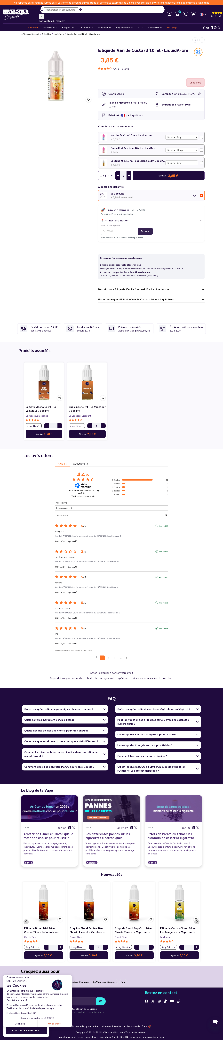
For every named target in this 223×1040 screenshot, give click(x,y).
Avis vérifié (163, 526)
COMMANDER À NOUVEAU (26, 1030)
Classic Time (26, 936)
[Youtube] (207, 28)
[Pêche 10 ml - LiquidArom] (202, 40)
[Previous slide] (26, 921)
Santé (28, 862)
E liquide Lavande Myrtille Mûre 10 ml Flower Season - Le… (130, 930)
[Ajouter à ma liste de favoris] (88, 99)
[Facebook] (212, 28)
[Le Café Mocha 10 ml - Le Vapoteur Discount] (44, 382)
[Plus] (59, 425)
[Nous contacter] (178, 1001)
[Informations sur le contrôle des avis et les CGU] (98, 490)
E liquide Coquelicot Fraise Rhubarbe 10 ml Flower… (172, 930)
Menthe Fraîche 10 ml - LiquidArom (131, 135)
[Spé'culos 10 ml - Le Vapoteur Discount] (87, 382)
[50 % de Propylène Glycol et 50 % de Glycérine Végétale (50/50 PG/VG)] (199, 93)
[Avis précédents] (96, 657)
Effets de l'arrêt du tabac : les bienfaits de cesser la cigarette (171, 836)
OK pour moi (54, 1023)
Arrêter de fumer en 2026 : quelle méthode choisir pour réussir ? (48, 836)
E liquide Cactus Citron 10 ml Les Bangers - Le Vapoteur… (83, 930)
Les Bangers (71, 936)
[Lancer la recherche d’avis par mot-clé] (166, 515)
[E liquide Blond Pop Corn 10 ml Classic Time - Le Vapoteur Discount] (39, 903)
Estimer (145, 231)
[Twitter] (219, 28)
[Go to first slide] (196, 921)
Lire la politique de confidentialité (21, 1013)
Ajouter (44, 434)
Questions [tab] (80, 463)
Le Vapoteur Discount (37, 415)
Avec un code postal (110, 225)
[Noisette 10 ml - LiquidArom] (195, 40)
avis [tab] (62, 463)
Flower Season (118, 936)
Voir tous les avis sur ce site (83, 496)
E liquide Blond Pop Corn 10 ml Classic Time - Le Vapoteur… (39, 930)
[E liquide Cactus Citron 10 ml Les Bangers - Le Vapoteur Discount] (85, 903)
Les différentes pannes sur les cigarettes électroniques (108, 836)
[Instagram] (215, 28)
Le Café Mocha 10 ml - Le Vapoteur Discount (41, 408)
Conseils (91, 862)
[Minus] (46, 425)
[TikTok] (204, 28)
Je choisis (20, 1023)
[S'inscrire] (101, 1001)
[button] (177, 14)
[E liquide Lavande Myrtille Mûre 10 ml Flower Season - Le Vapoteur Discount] (130, 903)
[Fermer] (41, 16)
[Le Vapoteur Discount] (21, 15)
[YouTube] (172, 1001)
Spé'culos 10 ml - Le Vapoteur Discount (87, 408)
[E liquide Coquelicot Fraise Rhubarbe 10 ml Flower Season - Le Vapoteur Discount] (175, 903)
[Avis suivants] (126, 658)
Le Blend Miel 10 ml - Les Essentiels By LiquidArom (138, 160)
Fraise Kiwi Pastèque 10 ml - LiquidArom (134, 148)
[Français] (203, 14)
